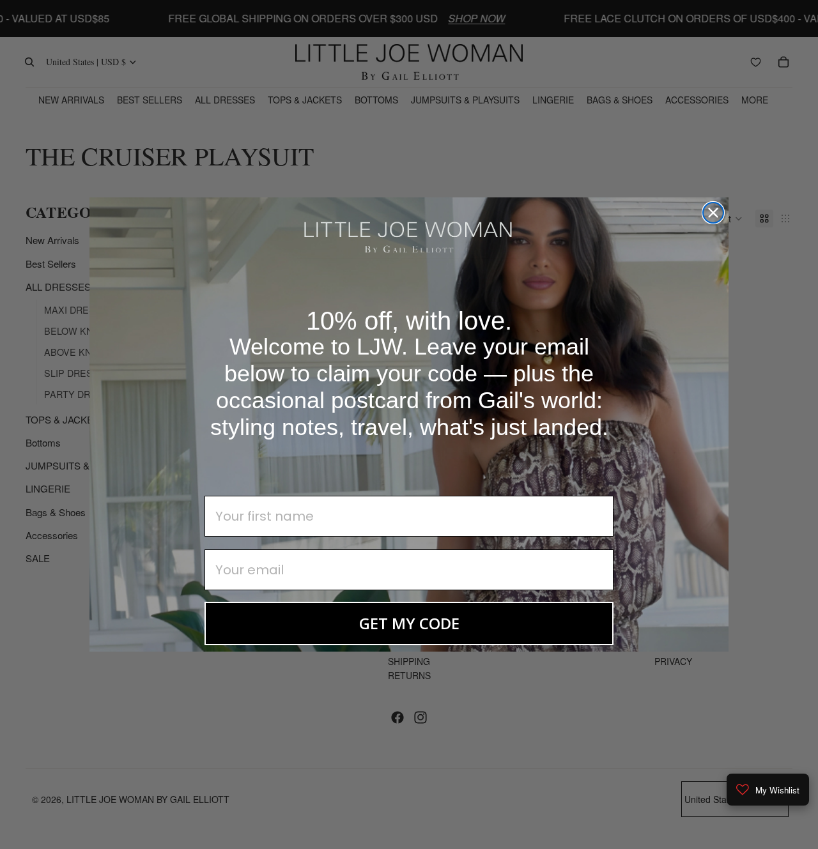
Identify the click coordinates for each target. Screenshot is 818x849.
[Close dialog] (713, 213)
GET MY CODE (409, 623)
